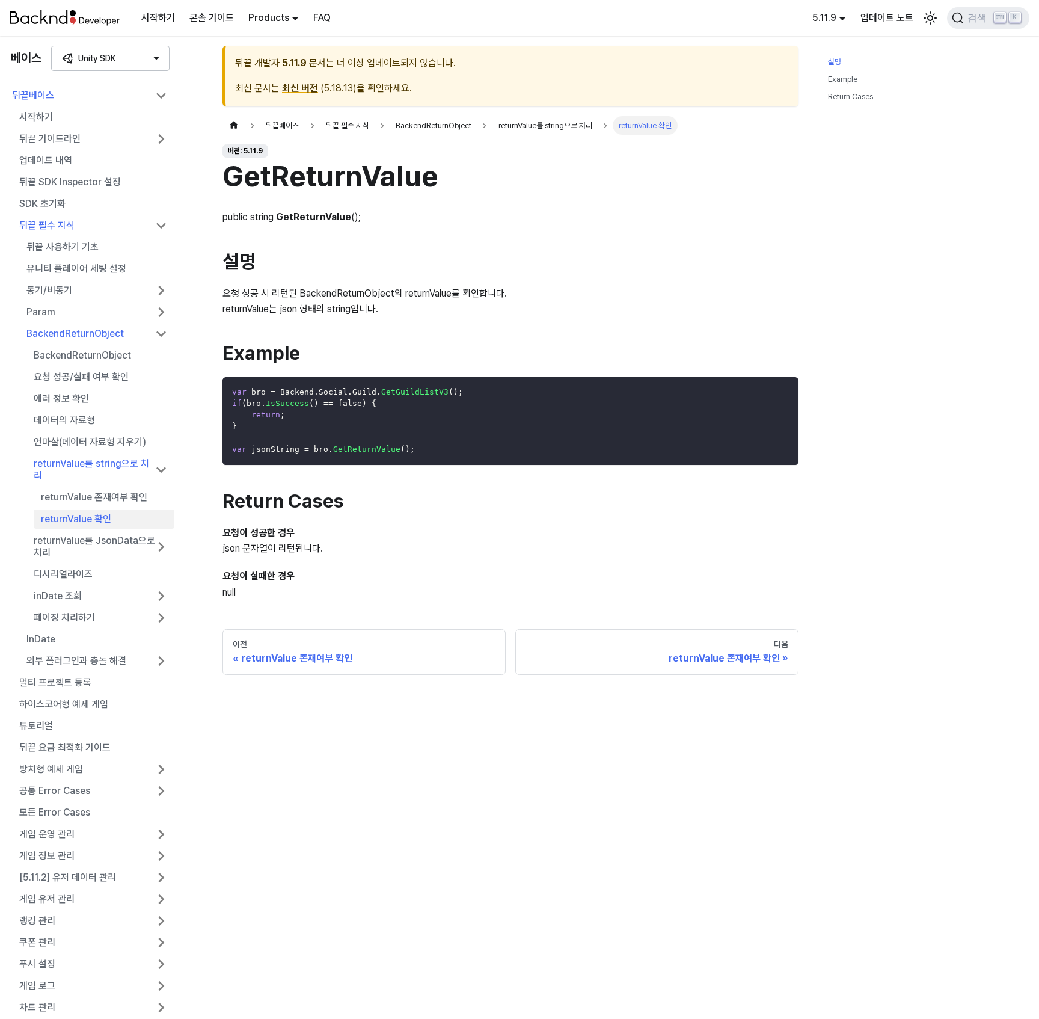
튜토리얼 (36, 725)
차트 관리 (37, 1007)
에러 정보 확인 (61, 398)
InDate (40, 639)
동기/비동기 (49, 290)
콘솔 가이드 (211, 17)
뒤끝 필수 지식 (47, 225)
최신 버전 (300, 88)
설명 (834, 61)
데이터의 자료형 (64, 420)
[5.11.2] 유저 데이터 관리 (67, 877)
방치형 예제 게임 (51, 769)
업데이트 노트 (886, 17)
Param (40, 312)
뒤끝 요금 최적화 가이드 (65, 747)
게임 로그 (37, 985)
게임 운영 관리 (47, 834)
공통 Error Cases (54, 790)
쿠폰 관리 (37, 942)
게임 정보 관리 (47, 855)
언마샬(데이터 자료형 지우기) (90, 442)
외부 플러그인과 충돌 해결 (76, 661)
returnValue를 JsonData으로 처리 (94, 546)
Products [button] (268, 17)
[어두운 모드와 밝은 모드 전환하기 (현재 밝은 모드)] (930, 18)
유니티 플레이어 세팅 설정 (76, 268)
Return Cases (850, 96)
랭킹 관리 (37, 920)
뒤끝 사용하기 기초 (62, 247)
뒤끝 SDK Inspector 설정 (70, 182)
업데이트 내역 (45, 160)
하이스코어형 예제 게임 (63, 704)
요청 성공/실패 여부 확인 (81, 377)
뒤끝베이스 (33, 95)
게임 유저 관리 (47, 899)
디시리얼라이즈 (63, 574)
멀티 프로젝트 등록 (55, 682)
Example (842, 79)
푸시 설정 (37, 964)
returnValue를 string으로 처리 (91, 469)
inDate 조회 (58, 596)
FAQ (322, 17)
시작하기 (158, 17)
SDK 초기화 (42, 203)
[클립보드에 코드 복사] (784, 392)
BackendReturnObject (75, 333)
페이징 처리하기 (64, 617)
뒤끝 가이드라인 (50, 138)
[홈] (233, 125)
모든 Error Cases (54, 812)
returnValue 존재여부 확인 (94, 497)
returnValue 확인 (76, 519)
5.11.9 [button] (824, 17)
